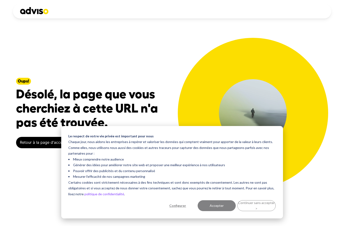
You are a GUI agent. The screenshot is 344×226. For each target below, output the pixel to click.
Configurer (177, 206)
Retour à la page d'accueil (43, 142)
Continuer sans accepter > (256, 206)
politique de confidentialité (104, 194)
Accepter (217, 206)
